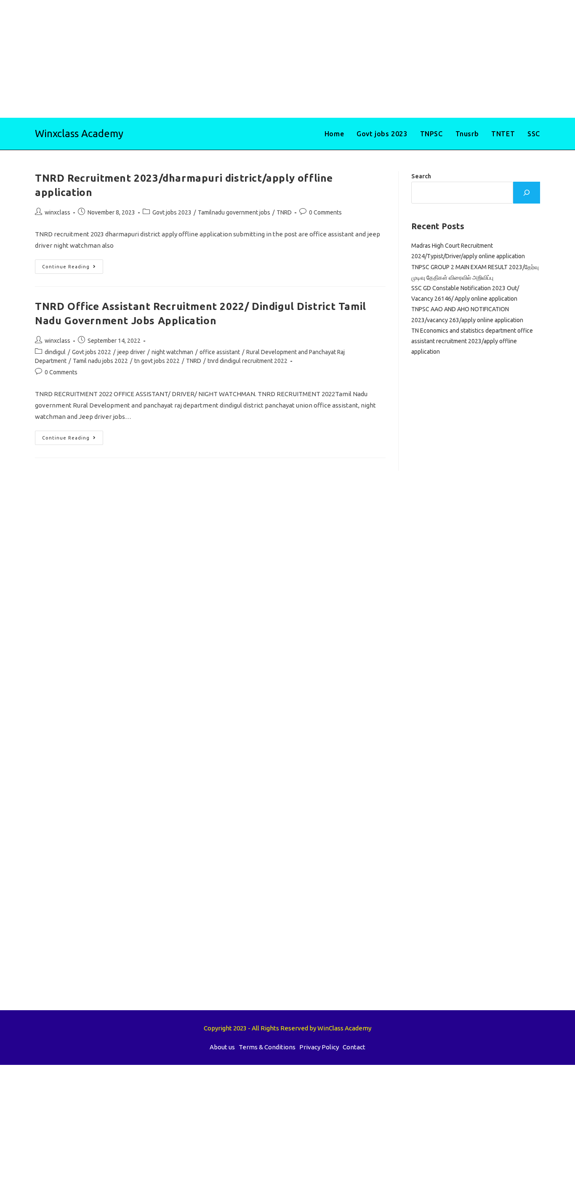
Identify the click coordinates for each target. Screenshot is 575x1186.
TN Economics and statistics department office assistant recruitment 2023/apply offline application (472, 341)
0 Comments (325, 212)
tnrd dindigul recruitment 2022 (248, 360)
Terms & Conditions (267, 1047)
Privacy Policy (319, 1047)
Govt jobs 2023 (172, 212)
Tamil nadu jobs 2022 (100, 360)
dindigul (55, 352)
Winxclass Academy (79, 133)
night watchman (172, 352)
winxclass (57, 212)
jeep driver (131, 352)
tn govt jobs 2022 (157, 360)
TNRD (284, 212)
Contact (354, 1047)
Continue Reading (72, 268)
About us (222, 1047)
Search (421, 176)
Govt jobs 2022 (91, 352)
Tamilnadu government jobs (234, 212)
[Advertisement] (252, 59)
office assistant (220, 352)
